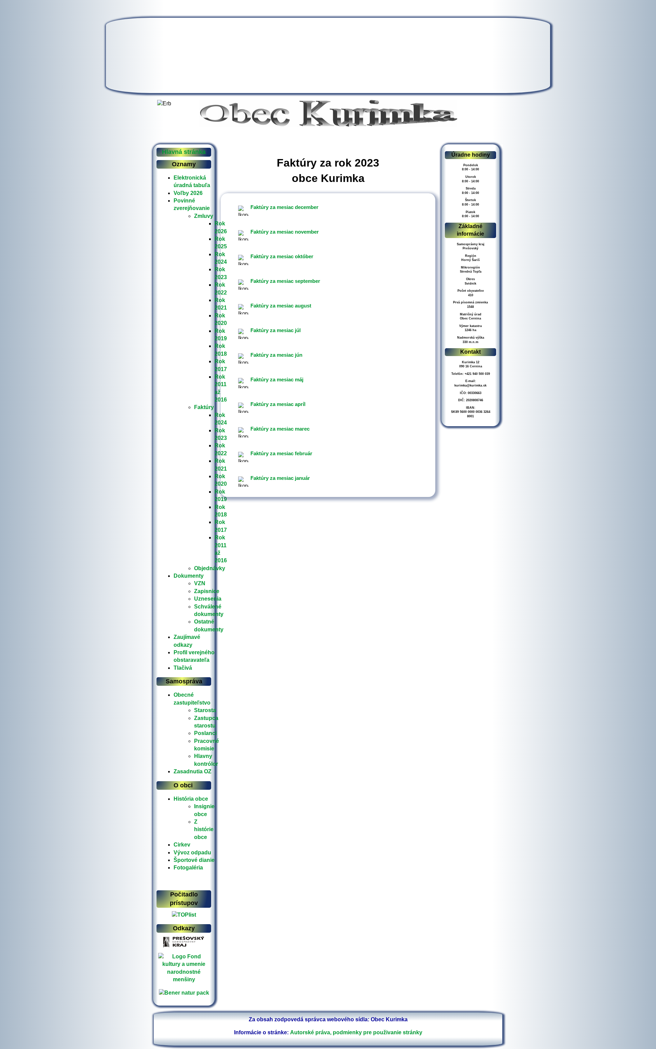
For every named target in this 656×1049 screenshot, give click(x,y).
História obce (191, 799)
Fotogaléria (188, 867)
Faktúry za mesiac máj (276, 379)
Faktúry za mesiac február (281, 453)
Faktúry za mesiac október (281, 256)
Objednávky (209, 568)
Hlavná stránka (184, 151)
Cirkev (182, 845)
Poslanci (205, 733)
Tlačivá (183, 668)
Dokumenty (189, 576)
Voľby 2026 (188, 193)
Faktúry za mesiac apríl (277, 404)
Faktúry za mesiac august (280, 306)
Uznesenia (207, 599)
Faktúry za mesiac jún (276, 355)
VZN (199, 583)
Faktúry (204, 407)
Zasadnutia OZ (192, 771)
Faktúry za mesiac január (280, 478)
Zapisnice (206, 591)
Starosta (205, 710)
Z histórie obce (204, 829)
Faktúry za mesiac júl (275, 330)
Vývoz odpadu (192, 852)
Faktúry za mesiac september (285, 281)
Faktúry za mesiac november (284, 232)
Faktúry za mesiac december (284, 207)
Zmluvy (203, 216)
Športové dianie (194, 860)
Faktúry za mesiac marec (280, 429)
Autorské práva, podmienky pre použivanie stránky (356, 1032)
